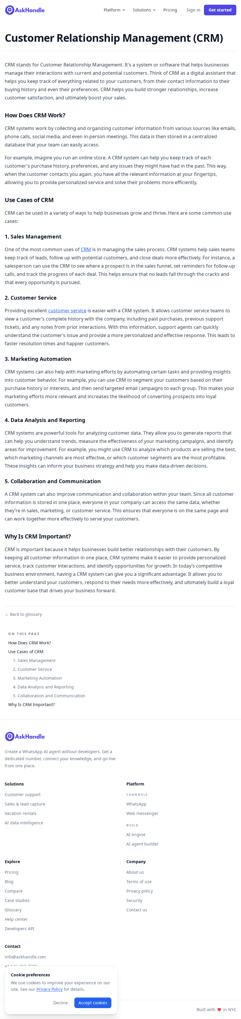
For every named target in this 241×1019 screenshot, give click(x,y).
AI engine (135, 834)
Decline (60, 1002)
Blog (9, 881)
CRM (86, 249)
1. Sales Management (34, 660)
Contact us (136, 910)
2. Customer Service (32, 669)
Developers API (19, 928)
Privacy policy (139, 891)
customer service (67, 310)
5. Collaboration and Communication (49, 695)
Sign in (193, 10)
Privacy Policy (49, 989)
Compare (14, 891)
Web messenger (142, 813)
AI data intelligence (24, 822)
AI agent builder (142, 844)
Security (134, 900)
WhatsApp (136, 804)
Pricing (170, 10)
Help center (16, 919)
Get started (220, 10)
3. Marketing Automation (37, 678)
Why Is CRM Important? (31, 704)
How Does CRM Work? (29, 643)
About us (135, 872)
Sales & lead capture (25, 804)
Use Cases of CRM (25, 651)
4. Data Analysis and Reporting (43, 687)
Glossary (13, 910)
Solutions (142, 10)
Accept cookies (92, 1002)
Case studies (17, 900)
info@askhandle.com (25, 957)
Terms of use (139, 881)
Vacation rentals (20, 813)
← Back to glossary (23, 614)
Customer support (23, 794)
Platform (112, 10)
